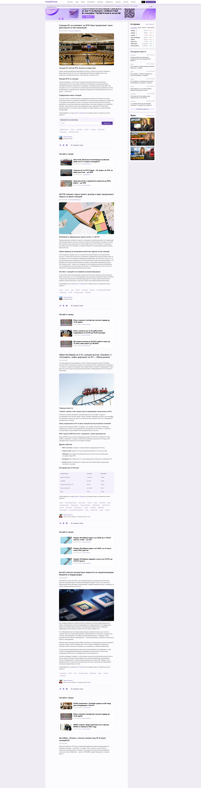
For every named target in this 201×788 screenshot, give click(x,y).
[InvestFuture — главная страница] (51, 2)
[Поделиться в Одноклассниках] (63, 145)
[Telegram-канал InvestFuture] (100, 13)
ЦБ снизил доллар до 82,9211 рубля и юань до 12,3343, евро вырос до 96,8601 (91, 342)
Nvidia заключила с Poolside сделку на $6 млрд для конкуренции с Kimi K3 (92, 704)
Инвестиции (133, 94)
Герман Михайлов (86, 164)
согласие (83, 6)
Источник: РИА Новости (74, 31)
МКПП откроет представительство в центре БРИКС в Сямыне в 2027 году (91, 726)
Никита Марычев (67, 136)
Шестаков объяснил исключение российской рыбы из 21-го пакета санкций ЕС (91, 161)
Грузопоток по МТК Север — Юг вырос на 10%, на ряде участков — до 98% (93, 171)
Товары (132, 64)
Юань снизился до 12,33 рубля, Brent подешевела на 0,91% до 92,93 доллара (89, 332)
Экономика (133, 55)
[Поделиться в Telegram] (60, 145)
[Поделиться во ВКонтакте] (67, 145)
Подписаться (107, 123)
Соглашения (117, 6)
